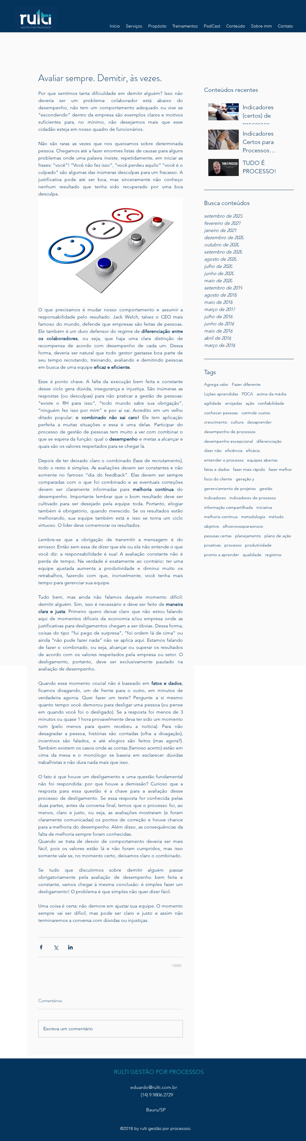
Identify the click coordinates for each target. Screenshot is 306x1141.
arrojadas (233, 403)
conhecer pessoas (221, 412)
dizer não (212, 450)
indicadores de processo (253, 497)
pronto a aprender (221, 554)
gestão (265, 488)
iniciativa (264, 507)
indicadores (215, 497)
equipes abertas (262, 460)
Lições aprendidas (221, 394)
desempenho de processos (229, 431)
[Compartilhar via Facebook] (41, 947)
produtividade (258, 545)
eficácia (253, 450)
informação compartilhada (228, 507)
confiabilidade (271, 403)
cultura (237, 422)
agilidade (212, 403)
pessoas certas (218, 535)
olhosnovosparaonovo (243, 526)
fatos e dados (217, 469)
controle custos (255, 412)
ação (250, 403)
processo (232, 545)
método (276, 516)
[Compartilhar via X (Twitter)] (56, 947)
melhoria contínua (221, 516)
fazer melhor (280, 469)
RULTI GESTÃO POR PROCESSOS (159, 1071)
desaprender (259, 422)
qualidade (252, 554)
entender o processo (224, 460)
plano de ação (277, 535)
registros (273, 554)
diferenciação (268, 441)
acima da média (271, 394)
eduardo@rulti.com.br (153, 1087)
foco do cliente (218, 479)
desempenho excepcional (228, 441)
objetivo (211, 526)
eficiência (233, 450)
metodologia (253, 516)
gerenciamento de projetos (230, 488)
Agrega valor (216, 384)
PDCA (247, 394)
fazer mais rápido (249, 469)
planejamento (248, 535)
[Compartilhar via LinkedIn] (70, 947)
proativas (212, 545)
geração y (245, 479)
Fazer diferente (246, 384)
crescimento (215, 422)
